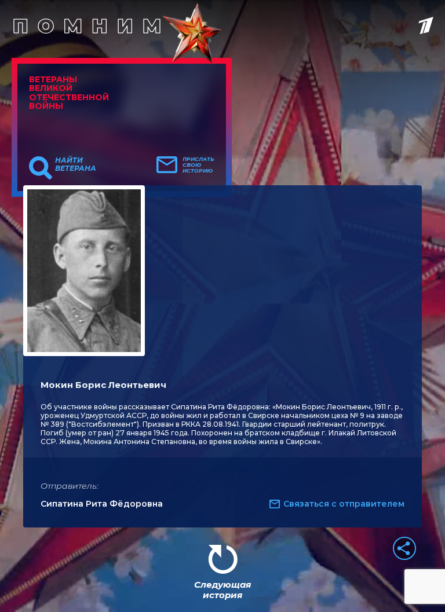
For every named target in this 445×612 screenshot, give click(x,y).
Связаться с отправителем (343, 504)
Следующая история (222, 589)
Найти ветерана (75, 164)
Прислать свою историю (198, 165)
